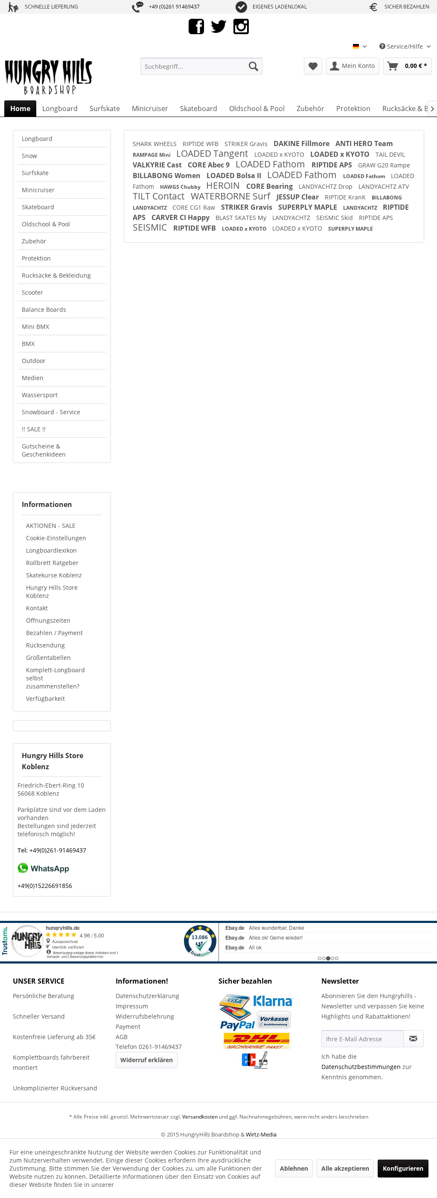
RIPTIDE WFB (201, 144)
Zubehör (34, 241)
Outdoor (34, 361)
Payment (128, 1026)
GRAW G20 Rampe (384, 165)
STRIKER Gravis (246, 144)
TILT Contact (159, 196)
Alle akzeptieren (345, 1168)
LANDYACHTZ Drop (326, 186)
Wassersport (40, 395)
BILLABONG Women (167, 175)
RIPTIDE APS (333, 165)
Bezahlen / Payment (54, 633)
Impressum (132, 1006)
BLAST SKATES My (242, 218)
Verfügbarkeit (45, 698)
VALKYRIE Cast (158, 165)
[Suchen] (253, 66)
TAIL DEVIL (390, 154)
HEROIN (224, 185)
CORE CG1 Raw (194, 207)
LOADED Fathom (271, 164)
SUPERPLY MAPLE (308, 207)
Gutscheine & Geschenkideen (44, 450)
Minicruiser (38, 190)
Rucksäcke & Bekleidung (56, 275)
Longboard (37, 139)
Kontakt (37, 608)
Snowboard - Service (51, 412)
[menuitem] (201, 66)
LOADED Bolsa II (235, 175)
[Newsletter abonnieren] (413, 1038)
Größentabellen (48, 657)
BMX (28, 344)
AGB (122, 1037)
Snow (29, 156)
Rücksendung (45, 645)
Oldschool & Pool (46, 224)
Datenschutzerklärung (147, 996)
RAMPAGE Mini (152, 154)
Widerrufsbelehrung (145, 1016)
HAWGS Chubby (181, 186)
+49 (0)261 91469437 (174, 6)
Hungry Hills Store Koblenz (52, 591)
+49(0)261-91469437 (57, 850)
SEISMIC (151, 227)
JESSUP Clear (298, 197)
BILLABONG (387, 197)
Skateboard (38, 207)
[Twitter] (219, 26)
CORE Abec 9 (209, 165)
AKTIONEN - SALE (51, 525)
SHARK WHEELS (155, 144)
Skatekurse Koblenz (54, 575)
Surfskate (35, 173)
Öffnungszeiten (48, 620)
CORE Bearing (270, 186)
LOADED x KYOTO (280, 154)
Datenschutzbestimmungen (361, 1067)
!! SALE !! (34, 429)
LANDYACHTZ (150, 207)
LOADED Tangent (213, 153)
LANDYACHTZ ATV (383, 186)
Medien (33, 378)
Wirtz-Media (261, 1134)
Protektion (36, 258)
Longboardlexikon (51, 550)
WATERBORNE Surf (231, 196)
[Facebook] (196, 26)
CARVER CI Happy (181, 217)
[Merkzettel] (313, 66)
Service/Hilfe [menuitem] (405, 46)
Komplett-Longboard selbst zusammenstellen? (55, 678)
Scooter (32, 292)
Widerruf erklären (146, 1060)
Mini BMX (35, 326)
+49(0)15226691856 (44, 886)
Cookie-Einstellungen (56, 538)
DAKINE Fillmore (302, 143)
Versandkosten (200, 1116)
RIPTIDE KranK (346, 197)
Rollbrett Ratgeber (52, 563)
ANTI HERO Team (364, 143)
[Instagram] (241, 26)
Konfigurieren (403, 1168)
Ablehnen (294, 1168)
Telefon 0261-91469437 (149, 1047)
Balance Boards (44, 309)
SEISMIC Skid (335, 218)
